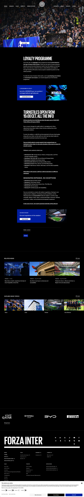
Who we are (49, 455)
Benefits (22, 458)
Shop (62, 6)
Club (21, 452)
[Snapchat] (60, 441)
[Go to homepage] (42, 4)
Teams (5, 454)
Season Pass (28, 470)
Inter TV (23, 6)
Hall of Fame (6, 468)
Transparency (7, 475)
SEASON (11, 6)
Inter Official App (8, 460)
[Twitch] (79, 437)
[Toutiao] (74, 444)
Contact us (38, 455)
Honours (6, 478)
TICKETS (68, 6)
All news (78, 258)
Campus (49, 452)
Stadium (28, 468)
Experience (22, 456)
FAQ (27, 473)
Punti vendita (29, 466)
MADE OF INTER (31, 6)
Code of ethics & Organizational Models (12, 471)
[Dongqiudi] (79, 441)
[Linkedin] (65, 437)
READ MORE (25, 219)
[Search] (79, 6)
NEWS (5, 6)
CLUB (17, 6)
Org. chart (6, 466)
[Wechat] (74, 441)
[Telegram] (55, 437)
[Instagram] (56, 441)
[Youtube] (74, 437)
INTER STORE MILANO (51, 466)
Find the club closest (24, 455)
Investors (6, 470)
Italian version (26, 230)
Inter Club (6, 480)
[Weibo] (60, 437)
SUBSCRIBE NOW (26, 96)
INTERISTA (56, 6)
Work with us (6, 473)
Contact (5, 477)
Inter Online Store (8, 458)
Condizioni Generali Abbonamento (33, 475)
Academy (38, 452)
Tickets (25, 235)
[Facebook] (69, 441)
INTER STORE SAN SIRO (51, 468)
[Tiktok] (69, 437)
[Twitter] (65, 441)
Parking (27, 471)
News (5, 452)
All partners (7, 423)
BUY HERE (24, 43)
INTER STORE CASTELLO (51, 470)
